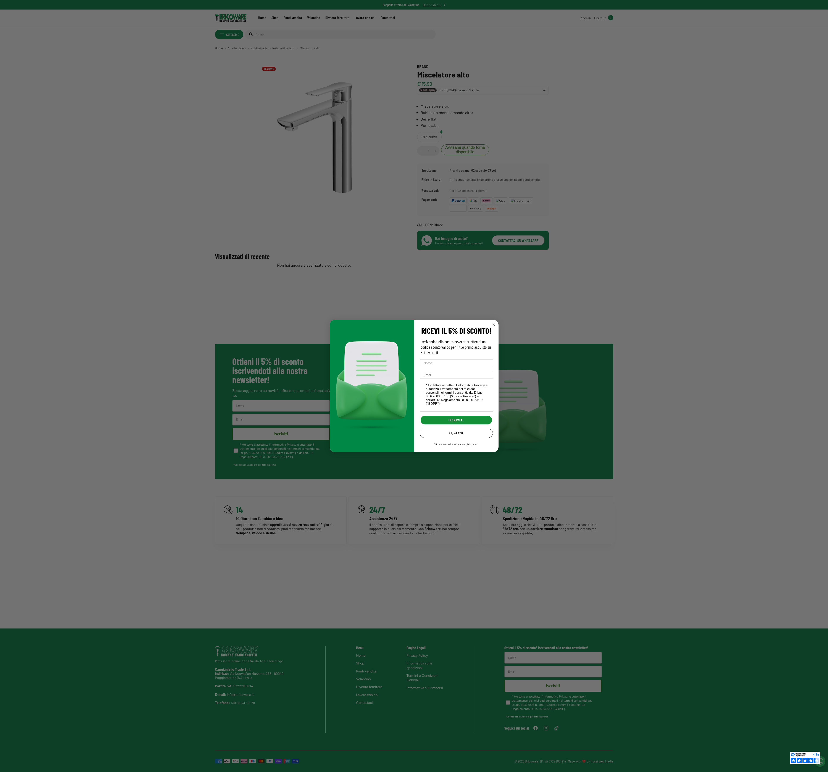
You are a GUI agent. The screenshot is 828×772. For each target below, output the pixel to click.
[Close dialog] (493, 324)
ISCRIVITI (456, 420)
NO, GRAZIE (456, 433)
